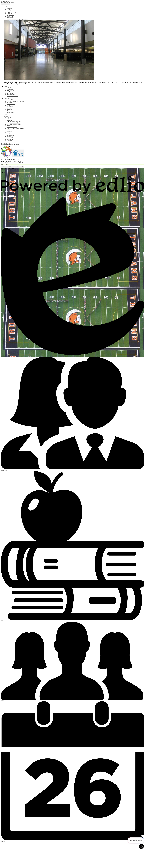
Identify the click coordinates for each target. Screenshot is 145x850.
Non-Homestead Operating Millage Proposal (17, 19)
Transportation (10, 112)
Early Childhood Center (12, 96)
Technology (9, 109)
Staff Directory (10, 17)
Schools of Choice (11, 138)
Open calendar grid (18, 166)
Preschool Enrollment (15, 123)
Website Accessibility (9, 172)
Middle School (10, 90)
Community (9, 13)
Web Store (9, 140)
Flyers (8, 125)
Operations (9, 105)
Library (8, 129)
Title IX (8, 110)
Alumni (8, 9)
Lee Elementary (10, 93)
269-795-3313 (31, 169)
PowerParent (10, 131)
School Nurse (10, 136)
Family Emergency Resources (14, 124)
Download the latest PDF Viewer (11, 173)
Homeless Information (12, 127)
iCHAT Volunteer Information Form (15, 128)
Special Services (10, 106)
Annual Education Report (13, 11)
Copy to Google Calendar (7, 163)
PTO (8, 132)
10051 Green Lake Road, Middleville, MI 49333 (12, 169)
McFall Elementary (11, 94)
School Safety (10, 16)
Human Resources (11, 104)
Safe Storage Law (11, 133)
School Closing (10, 135)
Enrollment (9, 120)
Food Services (10, 102)
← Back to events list (7, 166)
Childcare (9, 117)
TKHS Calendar (4, 164)
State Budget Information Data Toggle (10, 144)
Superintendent (10, 108)
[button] (6, 6)
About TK (9, 8)
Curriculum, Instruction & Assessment (16, 101)
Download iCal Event (20, 163)
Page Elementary (11, 92)
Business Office (10, 100)
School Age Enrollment (15, 121)
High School (10, 89)
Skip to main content (5, 1)
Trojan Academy (11, 87)
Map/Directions (10, 15)
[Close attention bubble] (142, 836)
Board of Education (11, 12)
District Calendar (11, 118)
